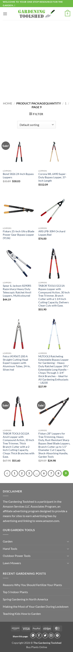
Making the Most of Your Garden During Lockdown (36, 606)
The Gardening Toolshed (47, 642)
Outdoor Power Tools (17, 555)
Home (7, 103)
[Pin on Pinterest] (57, 635)
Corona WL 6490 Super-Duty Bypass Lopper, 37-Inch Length (52, 177)
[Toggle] (68, 541)
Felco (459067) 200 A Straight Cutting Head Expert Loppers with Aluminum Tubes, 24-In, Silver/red (16, 363)
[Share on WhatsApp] (33, 635)
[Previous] (7, 473)
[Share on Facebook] (39, 635)
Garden (8, 541)
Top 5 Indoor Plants (15, 592)
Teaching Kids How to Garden (22, 613)
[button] (5, 13)
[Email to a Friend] (51, 635)
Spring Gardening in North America (25, 599)
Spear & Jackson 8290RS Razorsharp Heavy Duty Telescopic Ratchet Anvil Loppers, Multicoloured (17, 290)
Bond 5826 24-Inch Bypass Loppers (18, 175)
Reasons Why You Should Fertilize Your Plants (32, 585)
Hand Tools (10, 548)
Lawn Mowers (12, 563)
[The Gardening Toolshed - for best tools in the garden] (36, 14)
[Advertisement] (36, 58)
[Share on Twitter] (45, 635)
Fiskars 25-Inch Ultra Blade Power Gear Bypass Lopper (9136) (18, 234)
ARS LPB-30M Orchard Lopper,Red (51, 233)
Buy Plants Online (36, 647)
